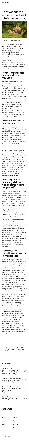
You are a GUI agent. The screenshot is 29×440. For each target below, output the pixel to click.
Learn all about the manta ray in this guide (21, 349)
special (4, 65)
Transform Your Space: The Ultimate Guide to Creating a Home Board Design (11, 380)
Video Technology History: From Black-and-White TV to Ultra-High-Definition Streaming (10, 371)
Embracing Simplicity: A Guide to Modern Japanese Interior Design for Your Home (11, 389)
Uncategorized (16, 40)
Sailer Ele (5, 3)
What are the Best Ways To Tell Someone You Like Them (8, 349)
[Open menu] (26, 3)
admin (9, 40)
